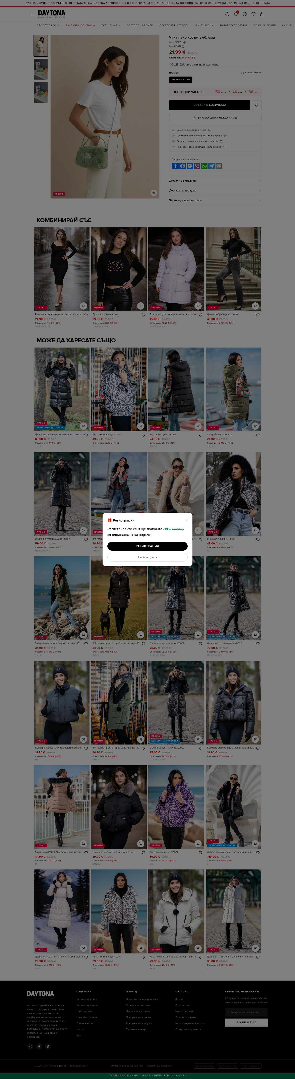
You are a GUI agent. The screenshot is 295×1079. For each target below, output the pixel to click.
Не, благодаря (147, 557)
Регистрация (147, 546)
